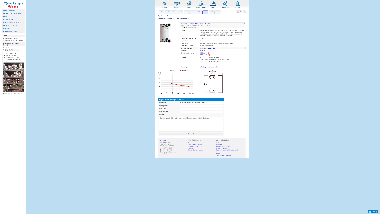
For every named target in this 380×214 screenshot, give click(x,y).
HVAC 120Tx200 (210, 48)
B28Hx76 (15, 38)
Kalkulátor (219, 144)
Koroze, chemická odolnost (195, 150)
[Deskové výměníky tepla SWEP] (13, 4)
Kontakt (163, 140)
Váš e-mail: (163, 109)
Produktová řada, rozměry (223, 146)
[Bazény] (213, 6)
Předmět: (162, 103)
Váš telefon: (163, 112)
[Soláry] (189, 6)
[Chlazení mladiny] (201, 6)
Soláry (189, 7)
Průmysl (237, 7)
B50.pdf (203, 53)
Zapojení (190, 148)
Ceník (217, 143)
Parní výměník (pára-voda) (223, 155)
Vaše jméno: (163, 106)
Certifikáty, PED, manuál (195, 144)
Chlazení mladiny (201, 7)
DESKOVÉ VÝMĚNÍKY (10, 10)
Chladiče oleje (225, 7)
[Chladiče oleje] (225, 6)
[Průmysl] (237, 6)
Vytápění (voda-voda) (222, 148)
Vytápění (164, 7)
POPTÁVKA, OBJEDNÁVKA (12, 22)
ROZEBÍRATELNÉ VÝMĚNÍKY (12, 13)
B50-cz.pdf (204, 55)
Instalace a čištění (193, 146)
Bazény (213, 7)
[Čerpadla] (176, 6)
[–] (244, 23)
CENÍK (5, 16)
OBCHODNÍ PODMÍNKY (11, 31)
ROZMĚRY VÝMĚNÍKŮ (10, 25)
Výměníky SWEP (163, 16)
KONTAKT (6, 28)
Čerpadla (176, 7)
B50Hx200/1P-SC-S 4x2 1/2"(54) (199, 23)
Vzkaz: (161, 115)
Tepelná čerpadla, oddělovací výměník (227, 150)
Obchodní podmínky (193, 143)
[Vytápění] (164, 6)
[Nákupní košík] (244, 12)
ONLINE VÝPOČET (9, 19)
